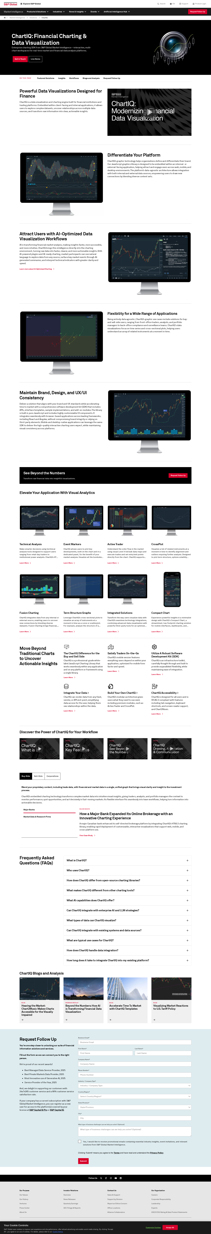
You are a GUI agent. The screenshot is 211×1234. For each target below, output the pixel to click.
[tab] (26, 776)
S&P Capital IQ (57, 1110)
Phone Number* (83, 1070)
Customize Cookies (153, 1227)
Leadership (155, 1204)
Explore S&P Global (32, 3)
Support (185, 4)
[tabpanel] (105, 811)
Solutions (33, 18)
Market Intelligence (17, 18)
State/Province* (83, 1103)
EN (174, 4)
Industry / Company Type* (87, 1081)
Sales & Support (113, 1195)
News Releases (69, 1199)
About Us (23, 1212)
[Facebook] (106, 1178)
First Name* (82, 1049)
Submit (83, 1161)
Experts (154, 1208)
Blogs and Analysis (91, 78)
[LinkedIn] (121, 1178)
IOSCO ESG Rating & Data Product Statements (169, 1212)
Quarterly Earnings (70, 1204)
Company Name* (84, 1060)
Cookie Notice (58, 1231)
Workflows (74, 78)
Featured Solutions (45, 78)
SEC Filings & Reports (71, 1208)
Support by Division (114, 1199)
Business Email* (83, 1038)
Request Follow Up (197, 11)
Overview (67, 1195)
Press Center (25, 1208)
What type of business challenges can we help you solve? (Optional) (101, 1124)
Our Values (24, 1195)
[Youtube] (116, 1178)
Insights (61, 78)
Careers (154, 1195)
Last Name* (139, 1049)
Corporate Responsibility (161, 1199)
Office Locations (113, 1208)
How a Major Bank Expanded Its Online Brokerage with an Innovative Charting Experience (126, 816)
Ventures (23, 1204)
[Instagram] (111, 1178)
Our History (24, 1199)
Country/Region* (84, 1092)
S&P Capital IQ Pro (38, 1110)
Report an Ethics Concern (117, 1204)
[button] (149, 112)
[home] (5, 18)
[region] (105, 1227)
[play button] (39, 749)
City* (80, 1114)
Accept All (170, 1227)
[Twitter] (101, 1178)
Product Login (200, 4)
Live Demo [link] (35, 59)
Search (162, 4)
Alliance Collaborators (116, 1212)
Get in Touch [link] (20, 59)
